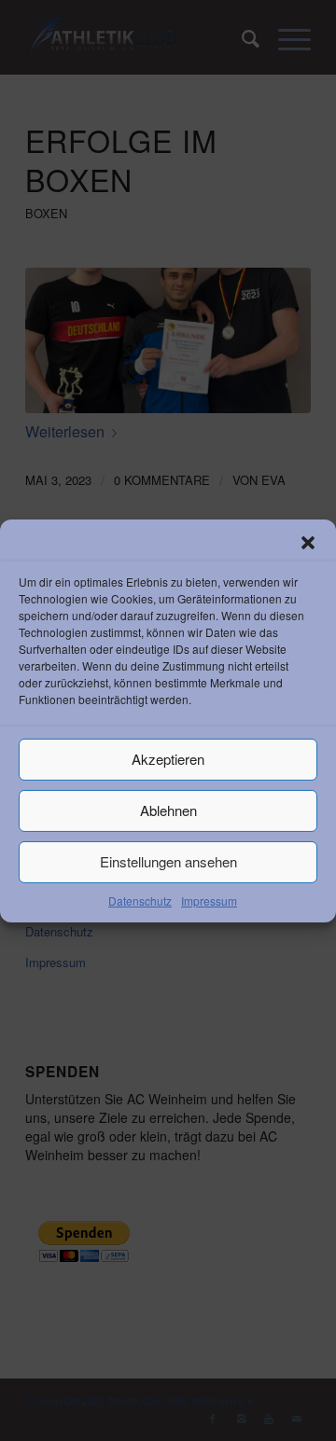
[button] (308, 542)
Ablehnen (168, 810)
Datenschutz (140, 900)
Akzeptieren (168, 759)
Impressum (209, 900)
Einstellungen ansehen (168, 861)
